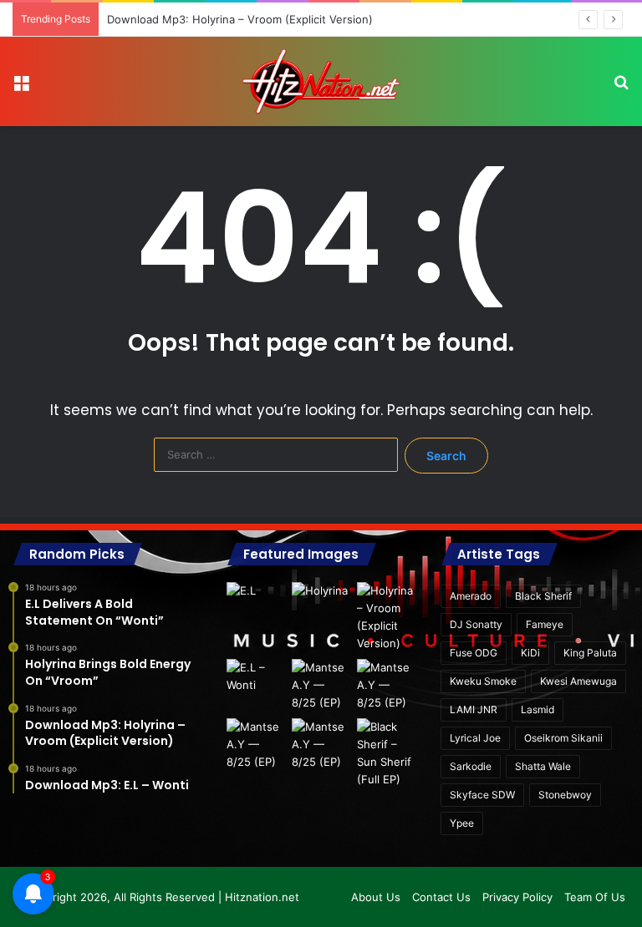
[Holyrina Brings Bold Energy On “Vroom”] (321, 599)
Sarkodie (471, 766)
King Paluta (590, 652)
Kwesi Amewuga (578, 681)
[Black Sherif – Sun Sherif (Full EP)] (386, 753)
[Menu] (21, 88)
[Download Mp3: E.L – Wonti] (256, 676)
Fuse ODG (473, 652)
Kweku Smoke (483, 681)
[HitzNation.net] (321, 81)
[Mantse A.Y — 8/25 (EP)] (321, 685)
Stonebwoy (565, 794)
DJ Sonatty (476, 624)
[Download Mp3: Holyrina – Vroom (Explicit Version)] (386, 617)
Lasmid (537, 709)
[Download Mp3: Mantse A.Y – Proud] (386, 685)
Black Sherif (543, 596)
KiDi (530, 652)
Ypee (462, 823)
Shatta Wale (543, 766)
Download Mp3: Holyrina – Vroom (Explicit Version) (240, 19)
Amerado (471, 596)
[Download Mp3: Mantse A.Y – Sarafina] (256, 744)
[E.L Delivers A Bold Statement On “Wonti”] (256, 599)
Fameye (544, 624)
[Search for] (621, 88)
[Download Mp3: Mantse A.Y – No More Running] (321, 744)
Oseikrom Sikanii (563, 738)
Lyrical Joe (475, 738)
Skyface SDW (482, 794)
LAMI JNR (473, 709)
